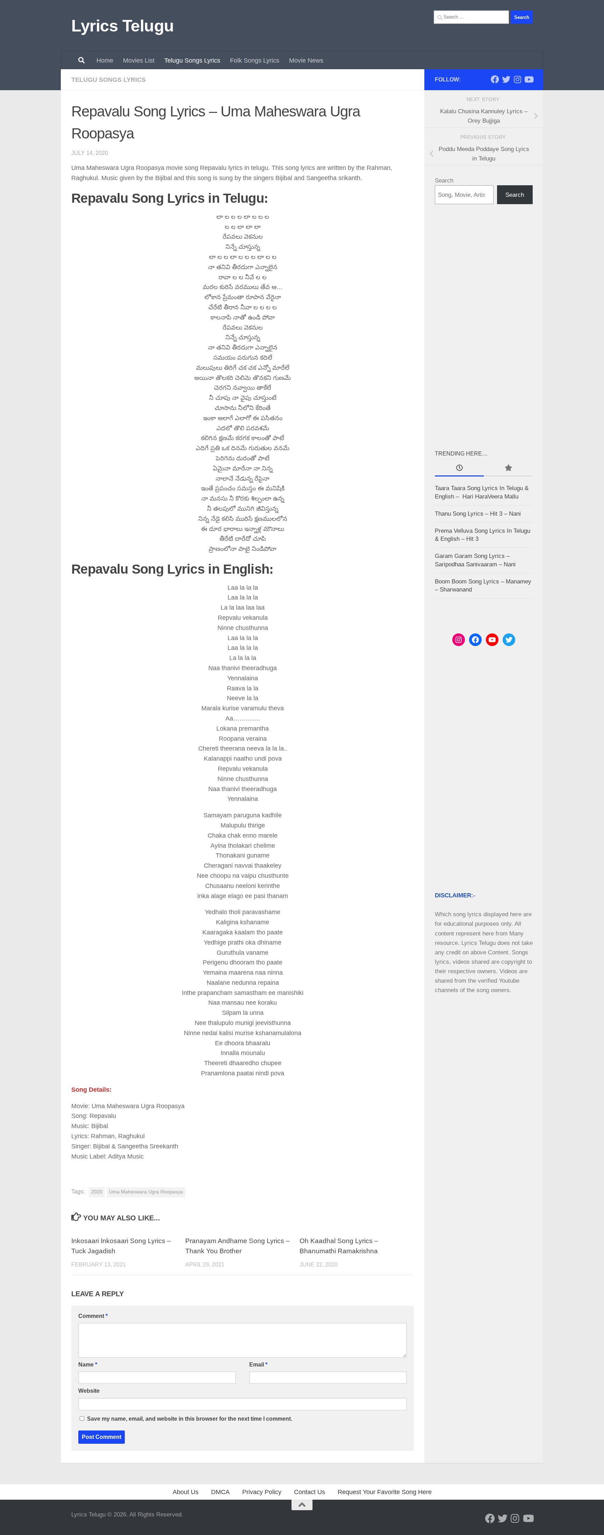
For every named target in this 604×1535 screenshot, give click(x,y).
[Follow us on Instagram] (517, 79)
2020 (96, 1192)
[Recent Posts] (459, 468)
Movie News (306, 60)
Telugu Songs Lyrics (192, 60)
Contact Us (309, 1492)
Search (444, 180)
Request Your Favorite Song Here (385, 1492)
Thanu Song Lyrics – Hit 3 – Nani (478, 513)
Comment (93, 1316)
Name (87, 1365)
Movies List (138, 60)
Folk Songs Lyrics (254, 60)
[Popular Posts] (508, 468)
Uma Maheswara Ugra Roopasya (146, 1192)
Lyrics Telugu (122, 25)
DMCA (220, 1492)
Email (258, 1365)
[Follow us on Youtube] (528, 79)
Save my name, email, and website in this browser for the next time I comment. (189, 1419)
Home (104, 60)
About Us (186, 1492)
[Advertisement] (484, 326)
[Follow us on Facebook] (495, 79)
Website (89, 1391)
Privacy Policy (261, 1492)
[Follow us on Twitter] (506, 79)
